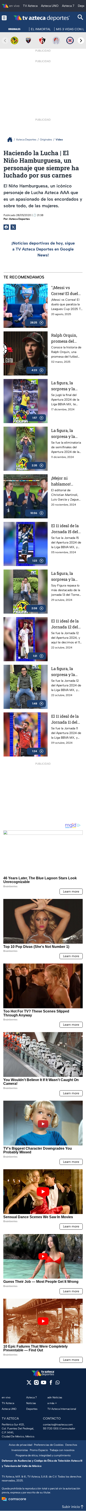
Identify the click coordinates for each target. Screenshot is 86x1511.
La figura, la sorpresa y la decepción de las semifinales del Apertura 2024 (66, 433)
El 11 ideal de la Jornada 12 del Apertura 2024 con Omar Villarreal (65, 624)
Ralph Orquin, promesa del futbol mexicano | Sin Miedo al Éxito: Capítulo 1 (66, 338)
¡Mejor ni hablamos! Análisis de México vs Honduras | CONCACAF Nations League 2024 (65, 481)
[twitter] (29, 1384)
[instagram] (36, 1384)
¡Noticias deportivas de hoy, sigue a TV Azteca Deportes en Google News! (43, 249)
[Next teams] (81, 40)
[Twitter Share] (13, 227)
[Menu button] (4, 17)
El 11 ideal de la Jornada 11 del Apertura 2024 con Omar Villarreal (65, 719)
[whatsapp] (57, 1383)
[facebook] (51, 1384)
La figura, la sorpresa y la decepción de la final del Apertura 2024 (65, 386)
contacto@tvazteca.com (58, 1424)
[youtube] (43, 1384)
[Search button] (80, 17)
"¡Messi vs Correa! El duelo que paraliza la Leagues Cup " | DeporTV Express (65, 291)
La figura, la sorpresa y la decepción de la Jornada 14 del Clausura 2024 (65, 576)
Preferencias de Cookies (49, 1444)
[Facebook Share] (6, 227)
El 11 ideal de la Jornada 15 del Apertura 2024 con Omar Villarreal (65, 529)
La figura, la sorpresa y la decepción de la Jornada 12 (65, 672)
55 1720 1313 (50, 1428)
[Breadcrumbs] (11, 139)
